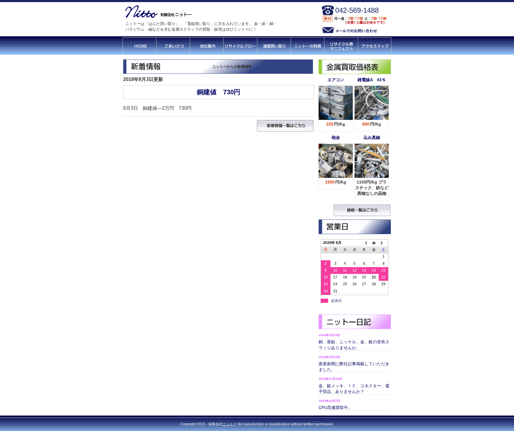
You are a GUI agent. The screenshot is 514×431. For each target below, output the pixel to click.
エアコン (335, 79)
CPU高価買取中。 (335, 407)
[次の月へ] (383, 243)
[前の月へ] (364, 243)
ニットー (229, 424)
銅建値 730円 (218, 92)
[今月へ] (374, 243)
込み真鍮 (371, 137)
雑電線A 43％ (372, 79)
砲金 (336, 137)
